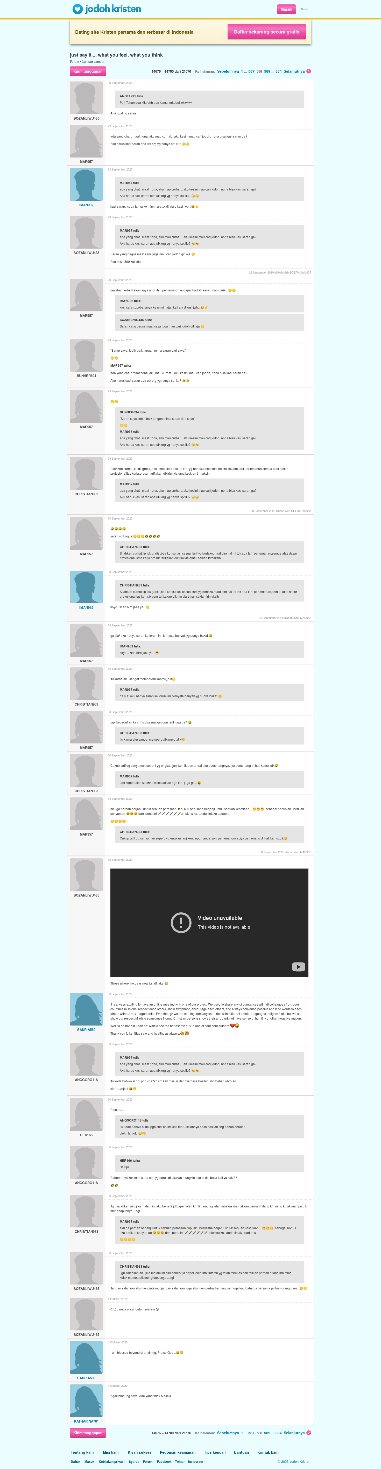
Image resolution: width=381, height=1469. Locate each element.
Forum (74, 61)
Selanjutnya (294, 71)
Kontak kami (268, 1452)
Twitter (180, 1461)
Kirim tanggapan (88, 71)
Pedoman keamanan (178, 1452)
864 (279, 71)
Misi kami (111, 1452)
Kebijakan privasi (111, 1461)
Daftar (305, 9)
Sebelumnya (228, 71)
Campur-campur (93, 61)
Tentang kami (83, 1452)
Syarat (134, 1461)
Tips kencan (215, 1452)
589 (267, 71)
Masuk (286, 9)
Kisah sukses (140, 1452)
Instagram (195, 1461)
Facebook (164, 1461)
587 (251, 71)
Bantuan (241, 1452)
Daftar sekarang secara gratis (266, 31)
